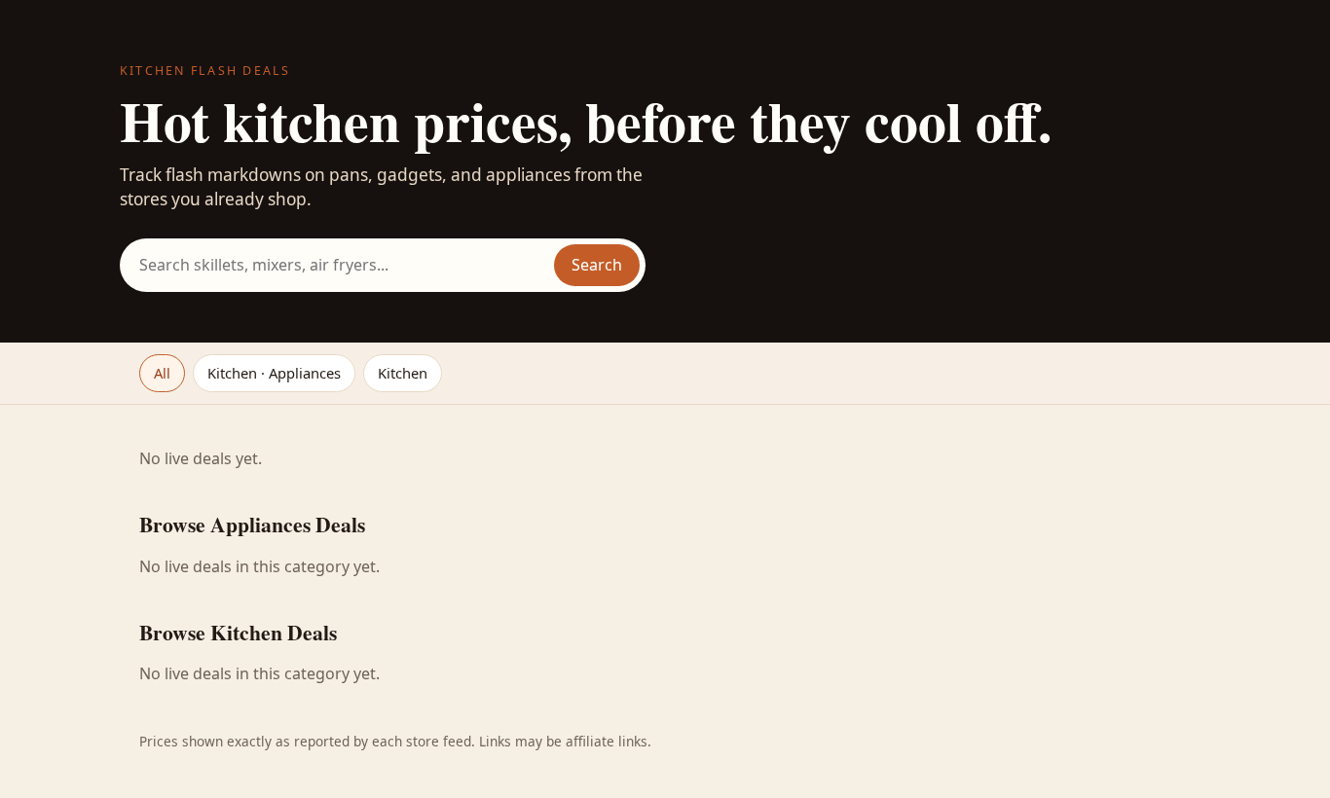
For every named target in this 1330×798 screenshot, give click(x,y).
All (162, 372)
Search (597, 264)
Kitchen (402, 372)
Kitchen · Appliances (274, 372)
